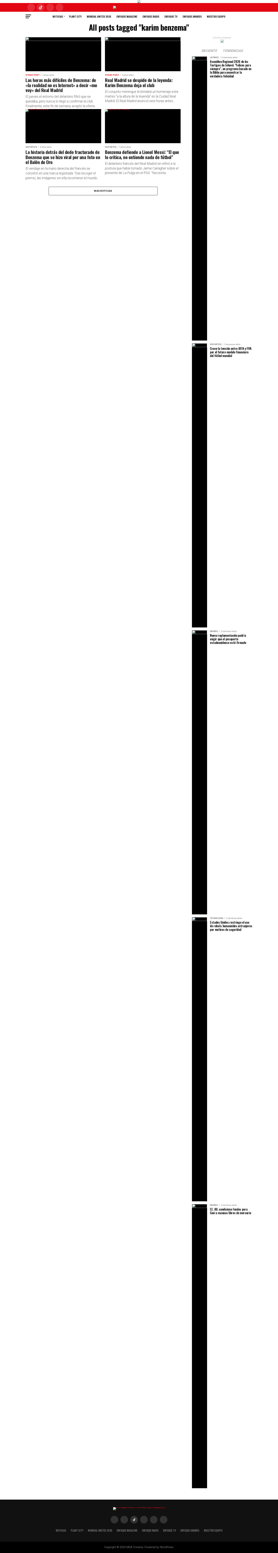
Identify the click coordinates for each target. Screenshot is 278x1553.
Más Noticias (103, 190)
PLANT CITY (75, 16)
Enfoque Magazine (126, 16)
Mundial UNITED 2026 (99, 16)
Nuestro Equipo (216, 16)
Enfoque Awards (192, 16)
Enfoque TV (171, 16)
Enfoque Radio (151, 16)
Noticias (58, 16)
